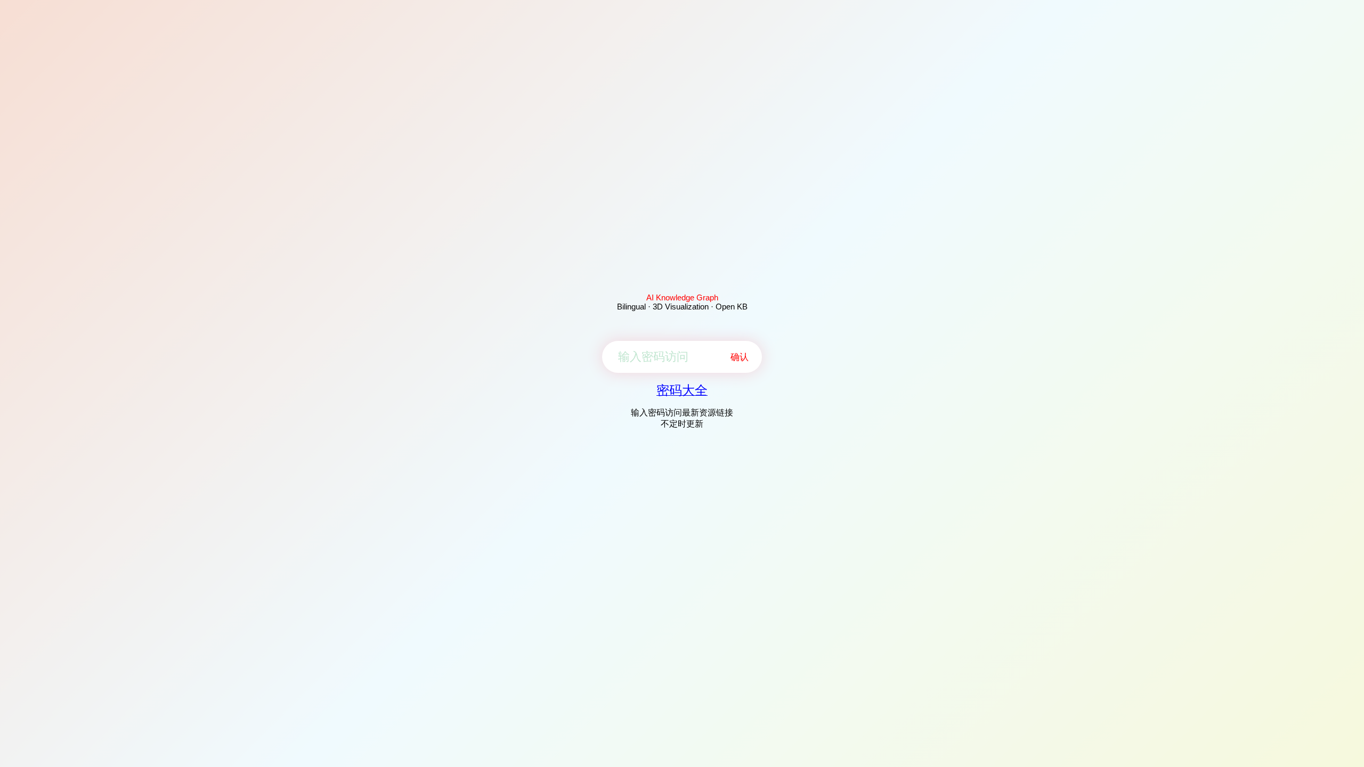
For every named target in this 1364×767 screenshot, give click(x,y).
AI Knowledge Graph (682, 297)
